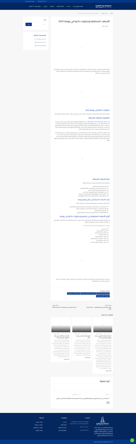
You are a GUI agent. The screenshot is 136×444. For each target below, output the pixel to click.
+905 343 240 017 (84, 427)
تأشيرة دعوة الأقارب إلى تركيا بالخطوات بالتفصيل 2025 (61, 337)
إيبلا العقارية (92, 279)
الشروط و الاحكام (62, 430)
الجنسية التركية (60, 6)
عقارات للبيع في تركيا (78, 6)
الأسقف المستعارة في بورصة (88, 293)
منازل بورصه (94, 133)
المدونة (52, 6)
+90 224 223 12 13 (41, 42)
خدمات (68, 6)
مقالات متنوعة (105, 13)
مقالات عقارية (39, 422)
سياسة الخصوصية (62, 428)
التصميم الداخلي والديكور (73, 293)
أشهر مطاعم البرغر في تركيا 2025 (83, 337)
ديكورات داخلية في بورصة (103, 296)
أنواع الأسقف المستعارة (103, 293)
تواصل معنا (38, 6)
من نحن (45, 6)
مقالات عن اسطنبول (38, 428)
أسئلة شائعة (63, 425)
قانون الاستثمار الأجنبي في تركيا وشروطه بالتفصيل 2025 (103, 337)
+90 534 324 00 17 (41, 39)
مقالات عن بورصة (39, 425)
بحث (29, 24)
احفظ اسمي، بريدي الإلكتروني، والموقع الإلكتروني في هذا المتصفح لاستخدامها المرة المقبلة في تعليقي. (82, 398)
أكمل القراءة (108, 371)
